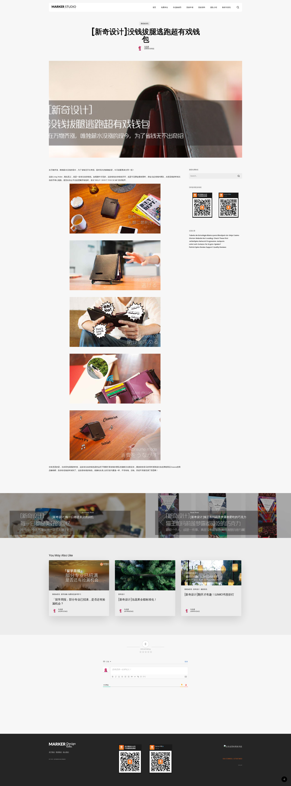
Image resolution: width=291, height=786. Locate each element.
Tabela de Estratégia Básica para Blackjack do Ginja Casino (214, 235)
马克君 (146, 47)
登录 (186, 661)
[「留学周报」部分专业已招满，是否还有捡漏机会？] (79, 588)
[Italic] (115, 676)
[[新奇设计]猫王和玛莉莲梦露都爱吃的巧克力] (218, 515)
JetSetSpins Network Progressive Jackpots (206, 241)
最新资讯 (204, 589)
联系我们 (59, 752)
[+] (144, 676)
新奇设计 (121, 594)
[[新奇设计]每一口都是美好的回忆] (73, 515)
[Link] (138, 676)
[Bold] (112, 676)
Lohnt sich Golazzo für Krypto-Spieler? (205, 244)
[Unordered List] (128, 676)
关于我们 (52, 752)
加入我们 (66, 752)
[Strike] (122, 676)
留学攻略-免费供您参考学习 (71, 594)
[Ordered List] (125, 676)
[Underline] (119, 676)
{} (141, 676)
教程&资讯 (144, 23)
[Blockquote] (131, 676)
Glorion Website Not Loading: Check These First (208, 238)
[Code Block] (135, 676)
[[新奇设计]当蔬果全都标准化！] (145, 588)
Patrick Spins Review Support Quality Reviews (207, 247)
